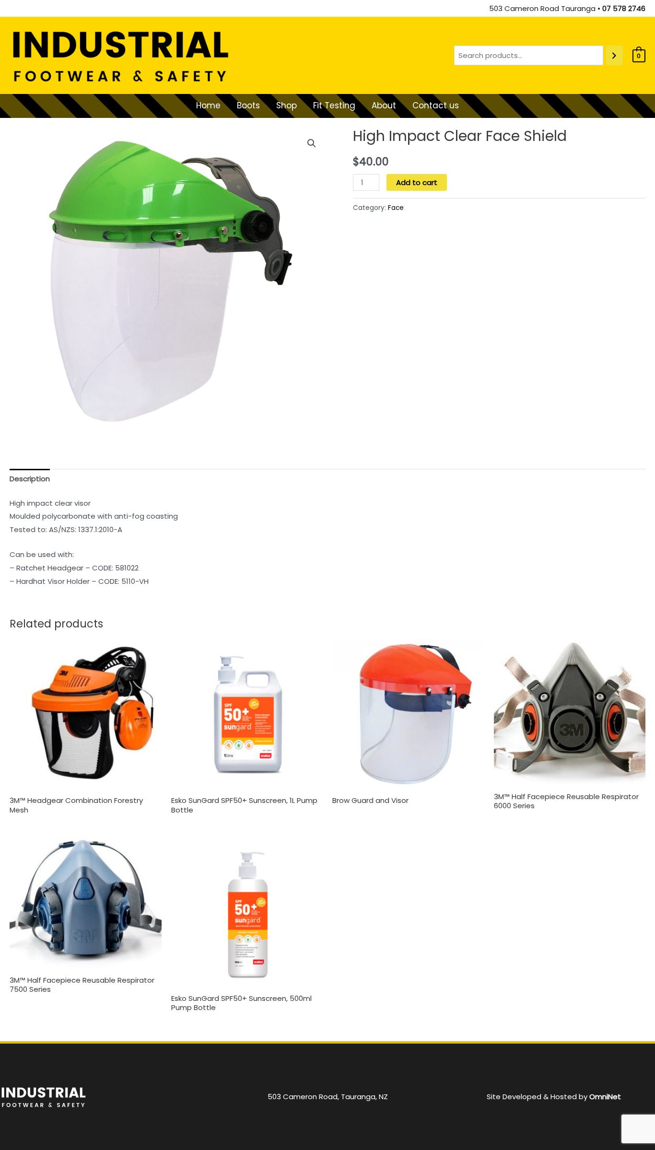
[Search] (614, 55)
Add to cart (416, 182)
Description (30, 479)
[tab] (30, 479)
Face (396, 207)
